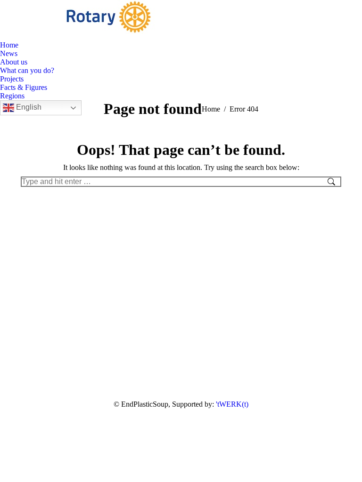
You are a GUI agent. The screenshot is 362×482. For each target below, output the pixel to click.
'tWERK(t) (232, 404)
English (27, 107)
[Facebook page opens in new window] (19, 34)
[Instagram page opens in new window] (33, 34)
